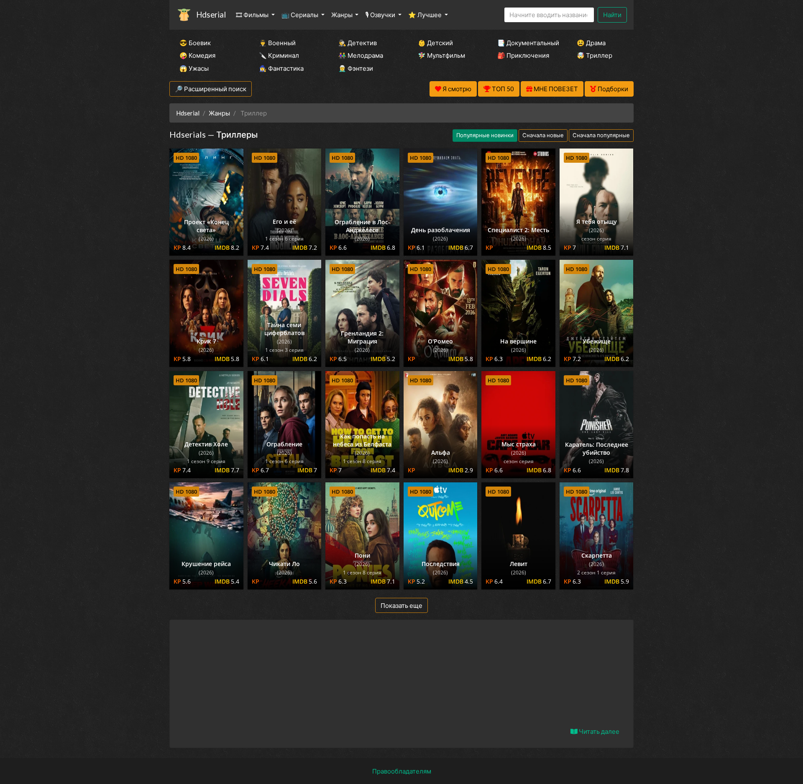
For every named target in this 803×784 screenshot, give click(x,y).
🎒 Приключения (523, 55)
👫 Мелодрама (360, 55)
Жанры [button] (342, 14)
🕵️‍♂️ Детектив (357, 42)
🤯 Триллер (594, 55)
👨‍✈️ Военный (277, 42)
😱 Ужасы (194, 68)
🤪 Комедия (197, 55)
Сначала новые (543, 135)
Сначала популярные (601, 135)
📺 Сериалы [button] (300, 14)
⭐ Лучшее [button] (425, 14)
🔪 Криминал (279, 55)
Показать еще (401, 605)
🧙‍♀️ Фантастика (281, 68)
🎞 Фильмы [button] (253, 14)
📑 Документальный (525, 42)
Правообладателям (401, 771)
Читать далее (598, 731)
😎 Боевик (195, 42)
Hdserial (211, 14)
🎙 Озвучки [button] (380, 14)
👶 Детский (435, 42)
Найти (612, 14)
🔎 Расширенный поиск (210, 88)
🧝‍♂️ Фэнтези (355, 68)
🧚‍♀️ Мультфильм (441, 55)
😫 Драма (591, 42)
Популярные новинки (485, 135)
